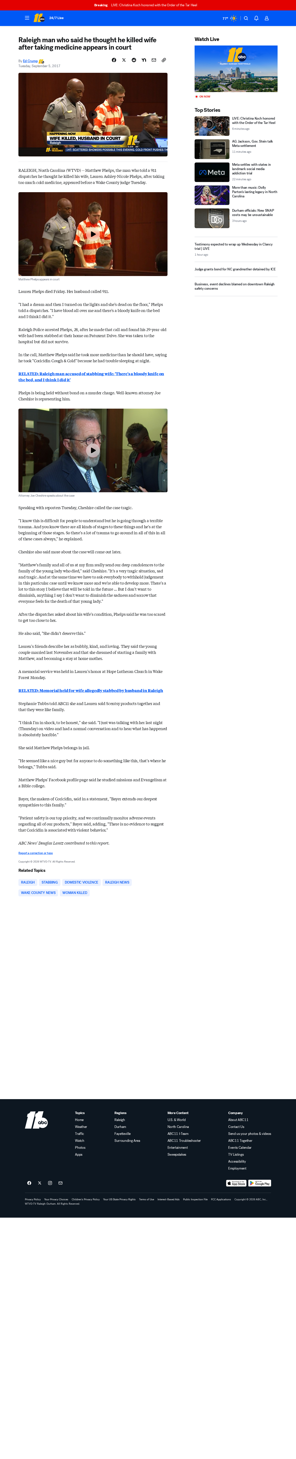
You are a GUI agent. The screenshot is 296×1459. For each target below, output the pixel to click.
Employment (237, 1168)
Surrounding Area (127, 1140)
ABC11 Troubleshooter (184, 1140)
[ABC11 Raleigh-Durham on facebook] (29, 1183)
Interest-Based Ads (169, 1199)
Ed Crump (30, 61)
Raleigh (119, 1120)
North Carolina (178, 1127)
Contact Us (236, 1127)
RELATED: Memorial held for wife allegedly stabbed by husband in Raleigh (90, 690)
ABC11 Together (240, 1140)
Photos (80, 1147)
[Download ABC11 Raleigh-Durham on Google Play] (259, 1183)
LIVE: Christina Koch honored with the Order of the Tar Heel (145, 5)
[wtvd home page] (36, 1120)
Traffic (79, 1134)
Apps (78, 1154)
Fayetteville (122, 1134)
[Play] (236, 68)
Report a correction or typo (35, 853)
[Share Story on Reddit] (134, 60)
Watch (79, 1140)
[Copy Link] (164, 60)
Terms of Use (146, 1199)
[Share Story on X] (124, 60)
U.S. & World (177, 1120)
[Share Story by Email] (154, 60)
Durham (120, 1127)
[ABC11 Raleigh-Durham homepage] (39, 18)
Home (79, 1120)
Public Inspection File (195, 1199)
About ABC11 (238, 1120)
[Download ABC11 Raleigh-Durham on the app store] (236, 1183)
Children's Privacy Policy (86, 1199)
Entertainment (178, 1147)
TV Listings (236, 1154)
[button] (27, 17)
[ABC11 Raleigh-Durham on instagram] (50, 1183)
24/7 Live (56, 18)
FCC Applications (221, 1199)
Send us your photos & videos (249, 1134)
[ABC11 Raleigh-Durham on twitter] (39, 1183)
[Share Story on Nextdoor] (144, 60)
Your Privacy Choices (56, 1199)
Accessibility (237, 1161)
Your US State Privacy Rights (119, 1199)
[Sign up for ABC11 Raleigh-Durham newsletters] (60, 1183)
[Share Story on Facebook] (114, 60)
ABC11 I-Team (178, 1134)
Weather (81, 1127)
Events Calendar (240, 1147)
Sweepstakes (177, 1154)
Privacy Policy (33, 1199)
